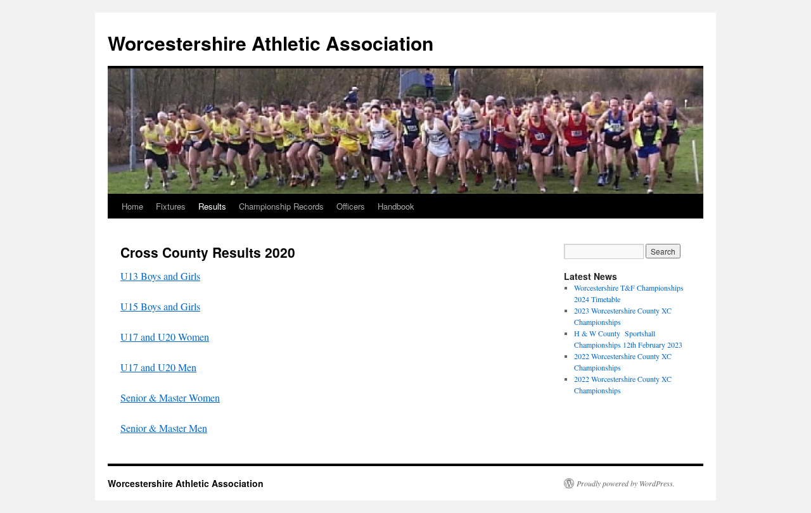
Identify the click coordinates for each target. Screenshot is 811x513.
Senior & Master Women (170, 397)
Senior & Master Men (163, 427)
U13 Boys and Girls (160, 275)
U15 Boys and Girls (160, 306)
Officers (350, 206)
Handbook (396, 206)
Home (132, 206)
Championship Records (281, 206)
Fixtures (171, 206)
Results (212, 206)
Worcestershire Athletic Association (270, 42)
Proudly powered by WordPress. (626, 483)
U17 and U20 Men (158, 367)
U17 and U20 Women (164, 336)
